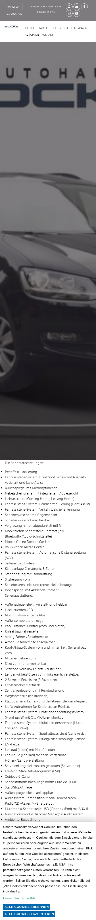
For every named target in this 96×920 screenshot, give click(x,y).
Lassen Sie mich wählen (20, 898)
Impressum (14, 6)
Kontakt (47, 34)
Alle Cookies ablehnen (26, 907)
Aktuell (30, 28)
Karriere (45, 28)
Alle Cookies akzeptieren (29, 914)
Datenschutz (15, 13)
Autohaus (32, 34)
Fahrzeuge (61, 28)
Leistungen (79, 28)
